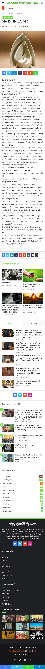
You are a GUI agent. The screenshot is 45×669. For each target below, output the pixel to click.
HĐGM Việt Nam (7, 594)
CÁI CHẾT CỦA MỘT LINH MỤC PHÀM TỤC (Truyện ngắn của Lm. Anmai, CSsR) (28, 427)
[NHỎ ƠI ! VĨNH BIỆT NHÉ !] (8, 448)
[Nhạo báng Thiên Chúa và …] (36, 635)
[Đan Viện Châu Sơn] (36, 626)
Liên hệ (4, 560)
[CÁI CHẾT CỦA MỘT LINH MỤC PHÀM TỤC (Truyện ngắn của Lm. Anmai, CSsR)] (8, 428)
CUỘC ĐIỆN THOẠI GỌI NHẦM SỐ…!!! (32, 286)
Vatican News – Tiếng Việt (11, 590)
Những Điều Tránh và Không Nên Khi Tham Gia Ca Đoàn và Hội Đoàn (28, 457)
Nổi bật (34, 323)
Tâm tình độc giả (9, 494)
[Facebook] (3, 255)
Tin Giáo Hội (7, 483)
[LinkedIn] (12, 255)
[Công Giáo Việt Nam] (22, 3)
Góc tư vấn (7, 476)
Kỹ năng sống (8, 480)
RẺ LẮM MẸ (6, 283)
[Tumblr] (16, 255)
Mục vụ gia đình (16, 13)
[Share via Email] (32, 255)
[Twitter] (7, 255)
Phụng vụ (6, 487)
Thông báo (7, 508)
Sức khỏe (6, 504)
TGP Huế (5, 600)
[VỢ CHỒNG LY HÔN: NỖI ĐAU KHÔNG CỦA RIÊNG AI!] (33, 298)
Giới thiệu (5, 557)
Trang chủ (6, 13)
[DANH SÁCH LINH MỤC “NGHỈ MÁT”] (8, 635)
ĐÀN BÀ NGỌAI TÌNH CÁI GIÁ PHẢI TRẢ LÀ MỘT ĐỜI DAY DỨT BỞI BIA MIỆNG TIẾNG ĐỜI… (11, 309)
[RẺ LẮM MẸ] (12, 274)
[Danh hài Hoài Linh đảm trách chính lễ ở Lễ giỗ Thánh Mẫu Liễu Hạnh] (22, 635)
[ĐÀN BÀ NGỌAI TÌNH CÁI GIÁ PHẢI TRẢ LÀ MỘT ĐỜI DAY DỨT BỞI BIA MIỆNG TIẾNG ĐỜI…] (12, 298)
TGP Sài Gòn (6, 604)
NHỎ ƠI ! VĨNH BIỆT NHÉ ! (25, 445)
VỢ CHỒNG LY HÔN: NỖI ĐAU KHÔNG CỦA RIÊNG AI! (33, 308)
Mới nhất (11, 323)
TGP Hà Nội (6, 597)
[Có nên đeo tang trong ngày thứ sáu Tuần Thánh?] (8, 439)
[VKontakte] (28, 255)
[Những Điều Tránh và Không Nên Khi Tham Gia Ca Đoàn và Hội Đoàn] (8, 458)
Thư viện (6, 497)
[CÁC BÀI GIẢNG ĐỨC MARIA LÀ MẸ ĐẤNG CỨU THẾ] (8, 384)
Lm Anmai (6, 26)
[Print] (36, 255)
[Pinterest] (20, 255)
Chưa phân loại (8, 501)
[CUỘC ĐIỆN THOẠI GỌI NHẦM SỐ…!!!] (33, 275)
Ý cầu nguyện (8, 511)
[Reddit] (24, 255)
